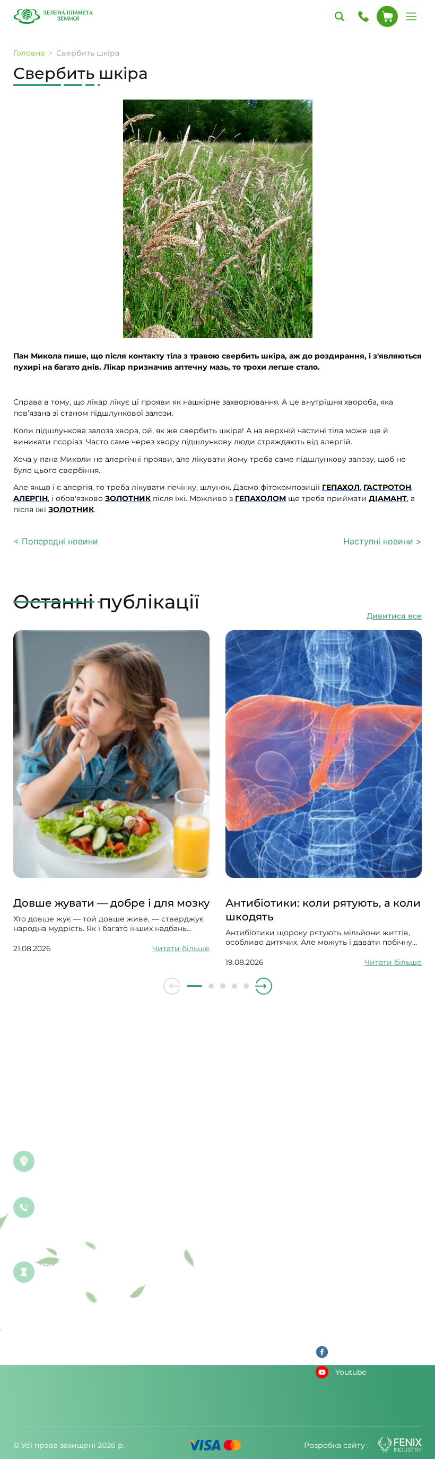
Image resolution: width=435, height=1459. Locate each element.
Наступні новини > (382, 541)
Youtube (350, 1372)
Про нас (331, 1307)
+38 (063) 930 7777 (75, 1239)
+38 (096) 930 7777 (76, 1211)
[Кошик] (387, 16)
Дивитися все (394, 616)
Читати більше (181, 948)
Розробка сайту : (336, 1445)
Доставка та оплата (353, 1235)
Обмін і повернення (355, 1253)
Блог (325, 1217)
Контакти (334, 1325)
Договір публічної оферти (366, 1271)
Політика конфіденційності (369, 1289)
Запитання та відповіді (360, 1199)
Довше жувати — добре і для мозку (111, 903)
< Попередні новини (55, 541)
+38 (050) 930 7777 (75, 1225)
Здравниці (336, 1181)
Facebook (353, 1352)
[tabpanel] (111, 791)
